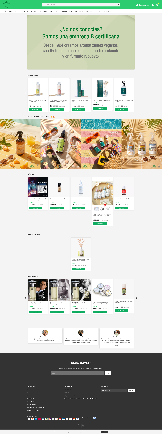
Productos (24, 11)
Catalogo (33, 11)
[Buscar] (117, 4)
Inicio (16, 11)
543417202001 (67, 390)
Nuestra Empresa (67, 11)
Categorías (8, 11)
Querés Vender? (54, 11)
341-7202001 (67, 393)
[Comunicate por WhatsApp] (153, 4)
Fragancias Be (43, 11)
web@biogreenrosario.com (71, 395)
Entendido (104, 431)
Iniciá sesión (146, 4)
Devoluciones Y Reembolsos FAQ (84, 11)
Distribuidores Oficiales (103, 11)
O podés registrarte (144, 5)
